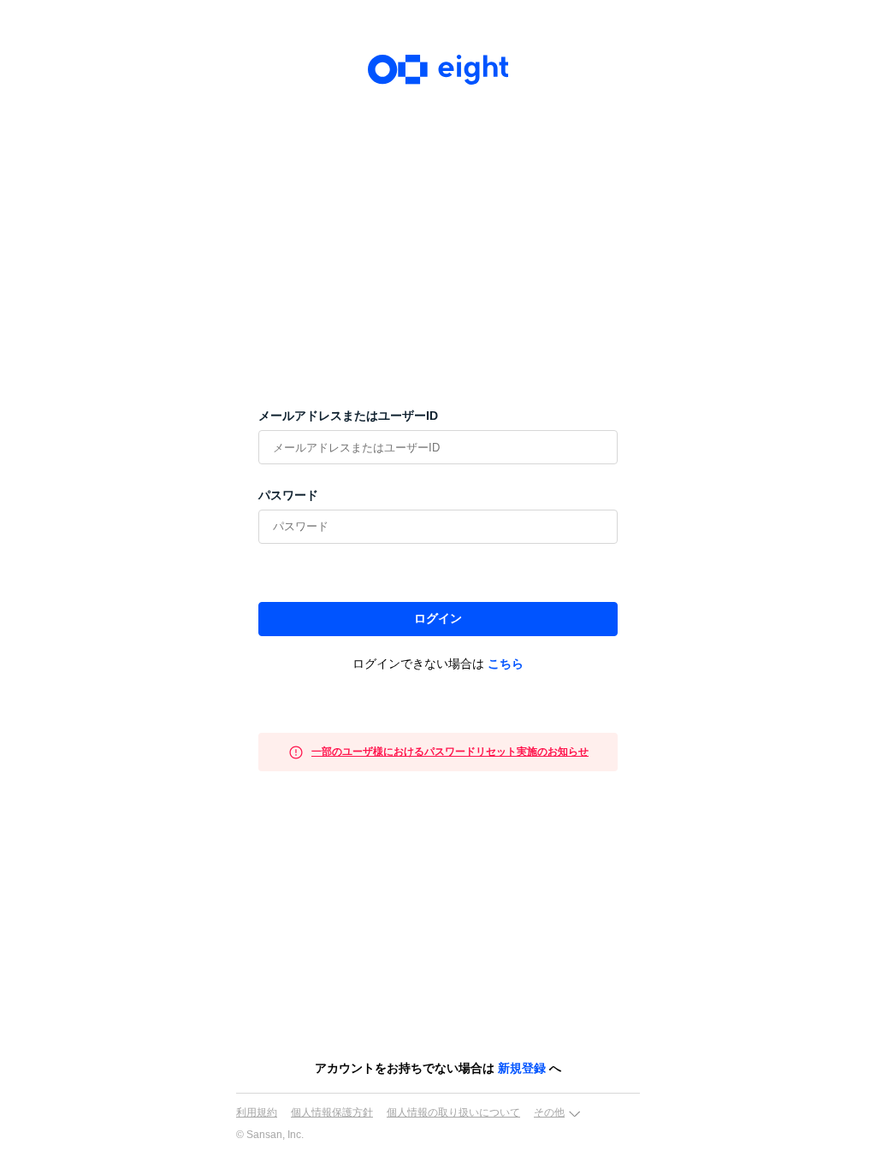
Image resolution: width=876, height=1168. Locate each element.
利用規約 (256, 1112)
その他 (549, 1112)
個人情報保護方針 (332, 1112)
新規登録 (522, 1068)
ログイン (438, 618)
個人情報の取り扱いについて (453, 1112)
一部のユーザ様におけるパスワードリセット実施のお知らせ (450, 752)
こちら (506, 663)
